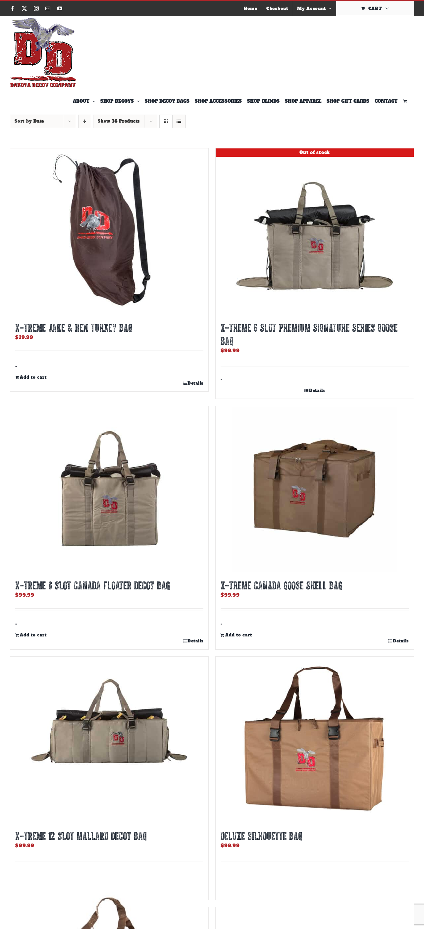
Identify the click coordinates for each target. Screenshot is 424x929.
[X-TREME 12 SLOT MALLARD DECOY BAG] (109, 739)
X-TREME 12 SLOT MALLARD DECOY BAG (81, 835)
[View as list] (179, 121)
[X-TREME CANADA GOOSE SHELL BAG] (315, 489)
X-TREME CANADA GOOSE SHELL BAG (281, 585)
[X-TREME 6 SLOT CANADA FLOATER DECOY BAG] (109, 489)
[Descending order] (84, 121)
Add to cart (33, 377)
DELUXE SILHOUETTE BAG (261, 835)
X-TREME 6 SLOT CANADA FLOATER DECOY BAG (92, 585)
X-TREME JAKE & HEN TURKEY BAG (73, 327)
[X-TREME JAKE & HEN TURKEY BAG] (109, 231)
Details (195, 383)
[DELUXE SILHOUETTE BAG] (315, 739)
